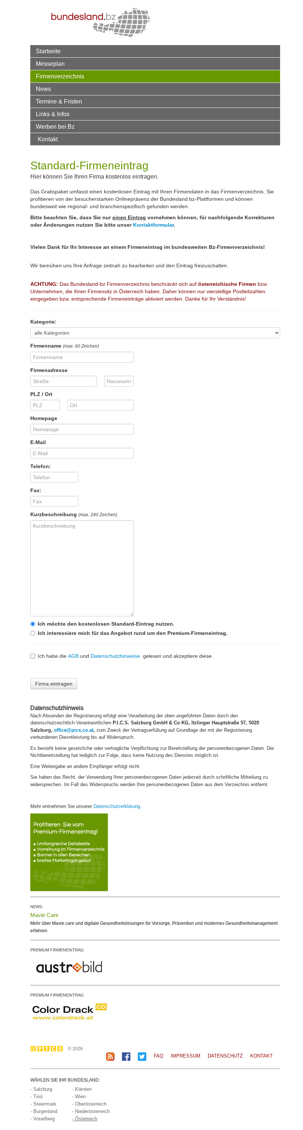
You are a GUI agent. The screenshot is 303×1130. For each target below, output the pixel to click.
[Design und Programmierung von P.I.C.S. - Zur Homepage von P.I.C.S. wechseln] (48, 1048)
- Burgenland (43, 1111)
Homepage (43, 418)
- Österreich (84, 1118)
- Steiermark (43, 1104)
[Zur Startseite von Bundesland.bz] (100, 22)
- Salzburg (41, 1089)
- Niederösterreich (91, 1111)
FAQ (158, 1056)
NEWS (36, 906)
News (43, 88)
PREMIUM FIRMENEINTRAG (57, 950)
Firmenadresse (49, 370)
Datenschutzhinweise (115, 656)
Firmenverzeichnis (60, 76)
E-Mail (38, 442)
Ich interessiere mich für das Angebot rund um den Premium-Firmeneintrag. (133, 633)
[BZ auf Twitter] (142, 1056)
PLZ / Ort (41, 394)
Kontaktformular (153, 225)
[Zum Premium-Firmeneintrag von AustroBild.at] (69, 966)
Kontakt (48, 139)
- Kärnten (82, 1089)
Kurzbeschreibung (73, 514)
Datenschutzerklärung (116, 806)
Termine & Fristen (59, 101)
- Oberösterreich (89, 1104)
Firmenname (64, 346)
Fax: (35, 490)
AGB (73, 656)
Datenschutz (225, 1056)
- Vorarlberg (42, 1118)
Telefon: (40, 466)
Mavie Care (44, 915)
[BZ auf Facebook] (126, 1056)
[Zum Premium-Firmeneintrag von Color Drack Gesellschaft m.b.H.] (69, 1011)
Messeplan (50, 63)
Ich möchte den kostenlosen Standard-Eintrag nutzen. (106, 624)
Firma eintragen (53, 684)
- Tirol (36, 1096)
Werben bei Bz (55, 126)
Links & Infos (52, 114)
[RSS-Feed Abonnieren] (110, 1056)
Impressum (185, 1056)
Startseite (48, 51)
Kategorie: (43, 322)
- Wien (79, 1096)
